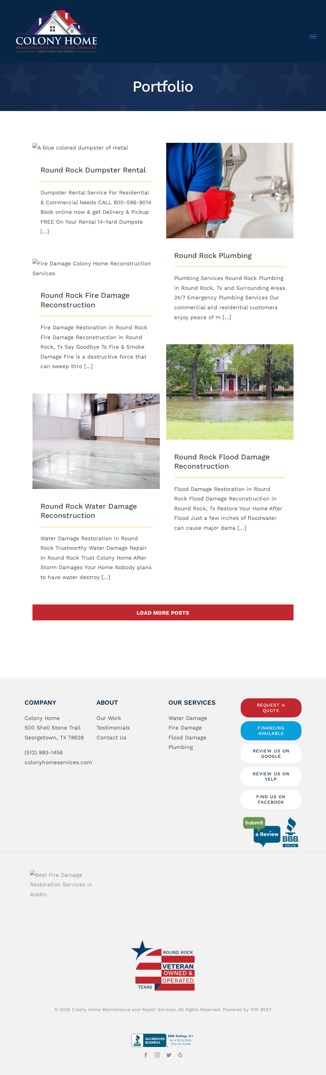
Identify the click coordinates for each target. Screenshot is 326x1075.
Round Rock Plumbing (230, 184)
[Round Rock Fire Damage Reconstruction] (96, 268)
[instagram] (157, 1055)
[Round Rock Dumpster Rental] (96, 148)
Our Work (108, 718)
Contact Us (111, 737)
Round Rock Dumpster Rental (93, 170)
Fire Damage (185, 727)
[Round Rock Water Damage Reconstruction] (96, 441)
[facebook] (145, 1055)
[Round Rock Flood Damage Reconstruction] (230, 392)
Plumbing (180, 747)
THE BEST (261, 1009)
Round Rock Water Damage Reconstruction (96, 430)
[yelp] (180, 1055)
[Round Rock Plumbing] (230, 190)
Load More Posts (163, 613)
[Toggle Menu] (313, 37)
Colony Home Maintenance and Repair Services (124, 1009)
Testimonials (113, 727)
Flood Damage (187, 737)
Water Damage (187, 718)
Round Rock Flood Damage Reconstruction (230, 381)
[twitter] (168, 1055)
